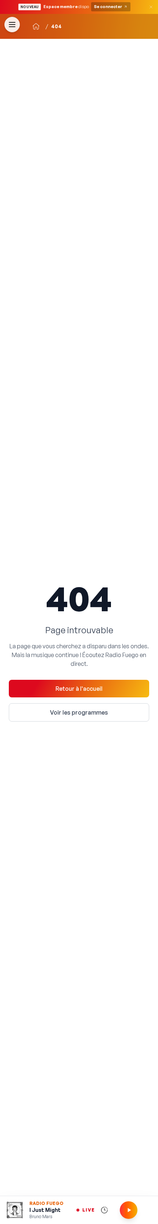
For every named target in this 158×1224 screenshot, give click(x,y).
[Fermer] (151, 7)
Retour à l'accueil (79, 688)
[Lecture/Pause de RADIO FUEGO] (128, 1210)
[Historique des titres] (104, 1210)
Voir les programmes (79, 712)
